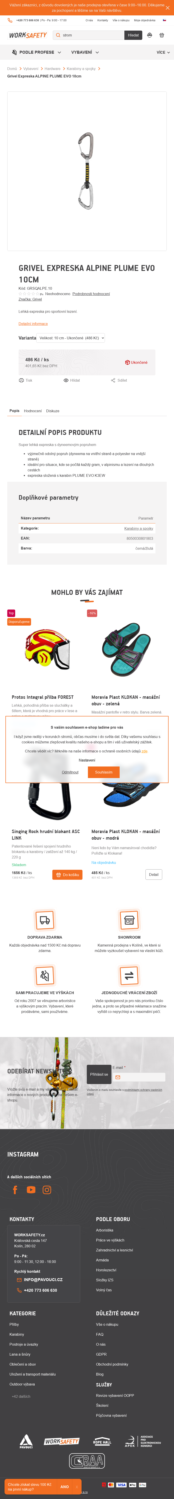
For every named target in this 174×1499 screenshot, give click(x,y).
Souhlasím (103, 772)
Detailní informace (33, 324)
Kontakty (102, 20)
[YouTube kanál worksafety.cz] (31, 1190)
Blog (100, 1374)
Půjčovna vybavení (111, 1415)
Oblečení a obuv (23, 1364)
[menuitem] (37, 52)
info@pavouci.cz (43, 1279)
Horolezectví (106, 1270)
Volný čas (104, 1290)
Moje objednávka (144, 20)
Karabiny (17, 1334)
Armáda (102, 1260)
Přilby (14, 1324)
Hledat (133, 35)
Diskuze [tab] (52, 411)
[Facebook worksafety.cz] (15, 1190)
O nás (89, 20)
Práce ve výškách (110, 1240)
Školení (102, 1405)
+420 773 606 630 (40, 1290)
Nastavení (87, 760)
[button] (47, 861)
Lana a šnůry (20, 1354)
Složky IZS (105, 1280)
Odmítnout (70, 772)
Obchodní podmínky (112, 1364)
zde (144, 751)
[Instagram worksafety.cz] (47, 1190)
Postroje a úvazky (24, 1344)
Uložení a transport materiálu (33, 1374)
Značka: (30, 299)
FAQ (99, 1334)
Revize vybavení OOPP (115, 1395)
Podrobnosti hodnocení (91, 294)
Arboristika (104, 1230)
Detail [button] (154, 874)
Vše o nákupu (121, 20)
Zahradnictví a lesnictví (114, 1250)
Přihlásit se (99, 1074)
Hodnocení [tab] (33, 411)
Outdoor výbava (22, 1384)
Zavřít (150, 386)
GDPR (101, 1354)
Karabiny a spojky (138, 528)
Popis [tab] (14, 411)
